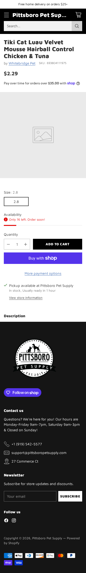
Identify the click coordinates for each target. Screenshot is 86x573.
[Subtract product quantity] (8, 244)
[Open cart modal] (78, 15)
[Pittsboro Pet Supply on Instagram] (14, 521)
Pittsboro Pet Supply (47, 538)
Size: (11, 192)
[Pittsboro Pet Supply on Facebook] (6, 521)
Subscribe (70, 496)
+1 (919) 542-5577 (26, 444)
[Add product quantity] (25, 244)
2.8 (16, 201)
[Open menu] (6, 15)
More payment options (43, 273)
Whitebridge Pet (22, 63)
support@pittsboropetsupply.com (38, 452)
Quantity (11, 234)
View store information (26, 298)
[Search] (77, 26)
